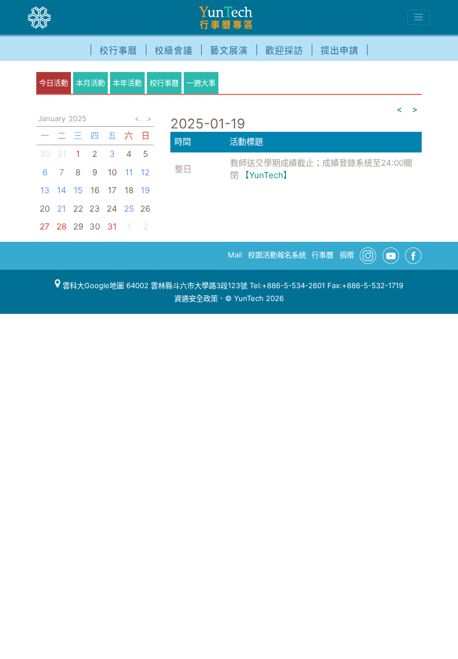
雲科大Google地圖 (92, 285)
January (51, 118)
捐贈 (347, 254)
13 (45, 190)
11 (129, 172)
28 (61, 226)
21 (61, 208)
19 (145, 190)
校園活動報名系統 (277, 254)
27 (45, 226)
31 (112, 226)
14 (61, 190)
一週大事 (201, 82)
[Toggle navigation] (418, 17)
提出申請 (340, 50)
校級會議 (174, 50)
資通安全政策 (196, 298)
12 (145, 172)
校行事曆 (118, 50)
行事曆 (322, 254)
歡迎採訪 (284, 50)
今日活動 (53, 82)
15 (78, 190)
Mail (235, 254)
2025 (78, 118)
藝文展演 (229, 50)
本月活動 (90, 82)
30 (45, 154)
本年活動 (127, 82)
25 (129, 208)
